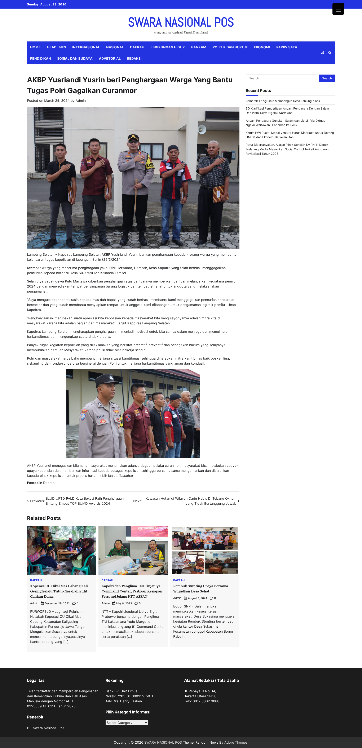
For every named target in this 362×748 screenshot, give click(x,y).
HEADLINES (56, 47)
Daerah (137, 47)
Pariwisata (286, 47)
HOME (35, 47)
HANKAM (198, 47)
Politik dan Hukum (230, 47)
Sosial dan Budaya (75, 58)
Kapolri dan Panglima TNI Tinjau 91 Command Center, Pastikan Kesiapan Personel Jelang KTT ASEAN (132, 591)
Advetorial (110, 58)
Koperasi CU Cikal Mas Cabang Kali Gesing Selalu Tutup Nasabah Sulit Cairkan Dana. (59, 591)
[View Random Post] (322, 53)
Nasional (115, 47)
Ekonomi (262, 47)
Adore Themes (235, 742)
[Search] (330, 53)
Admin (81, 100)
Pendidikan (40, 58)
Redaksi (134, 58)
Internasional (86, 47)
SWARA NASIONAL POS (181, 22)
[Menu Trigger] (338, 9)
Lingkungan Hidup (168, 47)
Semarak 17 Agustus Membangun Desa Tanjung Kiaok (283, 101)
